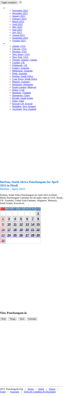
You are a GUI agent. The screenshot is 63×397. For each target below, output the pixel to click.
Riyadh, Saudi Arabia (22, 98)
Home (31, 389)
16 (3, 229)
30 (3, 240)
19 (21, 229)
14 (32, 224)
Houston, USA (19, 51)
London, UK (18, 62)
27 (27, 235)
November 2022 (20, 10)
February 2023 (19, 18)
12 (21, 224)
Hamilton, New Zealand (24, 106)
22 (38, 229)
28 (32, 235)
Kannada (32, 319)
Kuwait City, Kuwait (22, 103)
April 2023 (17, 24)
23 (3, 235)
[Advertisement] (31, 146)
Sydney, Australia (20, 68)
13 (27, 224)
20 (27, 229)
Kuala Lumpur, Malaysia (24, 87)
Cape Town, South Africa (24, 79)
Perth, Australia (19, 73)
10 (9, 224)
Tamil (21, 319)
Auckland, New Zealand (24, 109)
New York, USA (20, 57)
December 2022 (20, 13)
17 (9, 229)
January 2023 (18, 16)
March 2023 (18, 21)
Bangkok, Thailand (21, 92)
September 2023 (20, 38)
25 (15, 235)
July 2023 (17, 32)
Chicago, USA (19, 49)
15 (38, 224)
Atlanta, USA (19, 46)
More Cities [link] (11, 43)
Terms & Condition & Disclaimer (40, 391)
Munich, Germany (21, 81)
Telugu (12, 319)
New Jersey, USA (21, 54)
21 (32, 229)
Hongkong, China (21, 95)
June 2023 (17, 29)
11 (15, 224)
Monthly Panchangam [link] (16, 8)
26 (21, 235)
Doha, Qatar (18, 101)
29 (38, 235)
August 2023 (18, 35)
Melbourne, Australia (22, 70)
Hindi (3, 319)
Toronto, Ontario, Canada (24, 60)
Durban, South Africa (22, 76)
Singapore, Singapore (22, 84)
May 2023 (17, 27)
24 (9, 235)
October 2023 (19, 40)
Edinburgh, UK (19, 65)
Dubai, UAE (18, 90)
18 (15, 229)
